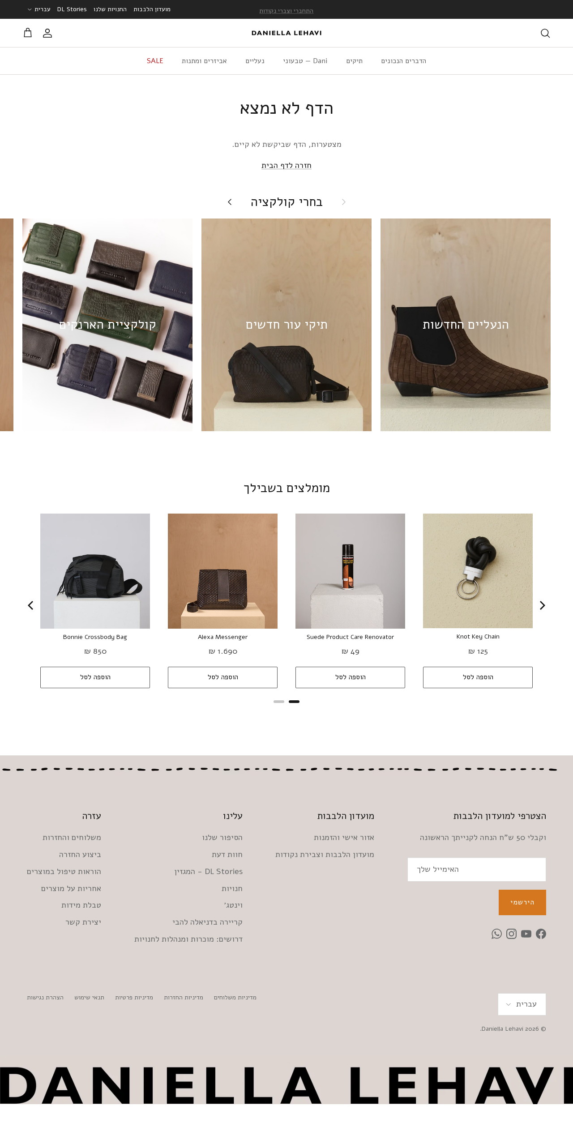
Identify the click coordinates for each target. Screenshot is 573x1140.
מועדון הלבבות (152, 9)
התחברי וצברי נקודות (286, 9)
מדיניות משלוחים (235, 997)
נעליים (255, 61)
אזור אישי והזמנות (344, 837)
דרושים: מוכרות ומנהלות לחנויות (188, 939)
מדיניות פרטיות (134, 997)
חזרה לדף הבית (286, 165)
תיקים (354, 61)
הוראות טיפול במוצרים (64, 871)
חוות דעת (227, 854)
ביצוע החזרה (80, 854)
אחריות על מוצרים (71, 888)
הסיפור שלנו (222, 837)
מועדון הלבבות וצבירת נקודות (324, 854)
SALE (155, 61)
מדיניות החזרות (183, 997)
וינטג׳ (233, 905)
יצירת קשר (83, 922)
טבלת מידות (81, 905)
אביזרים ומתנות (204, 61)
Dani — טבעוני (305, 61)
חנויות (232, 888)
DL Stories (72, 9)
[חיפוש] (545, 33)
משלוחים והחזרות (72, 837)
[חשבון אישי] (49, 33)
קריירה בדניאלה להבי (207, 922)
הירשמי (522, 902)
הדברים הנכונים (403, 61)
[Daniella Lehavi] (286, 33)
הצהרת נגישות (45, 997)
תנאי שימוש (89, 997)
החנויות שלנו (110, 9)
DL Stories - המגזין (208, 871)
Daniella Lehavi (502, 1028)
